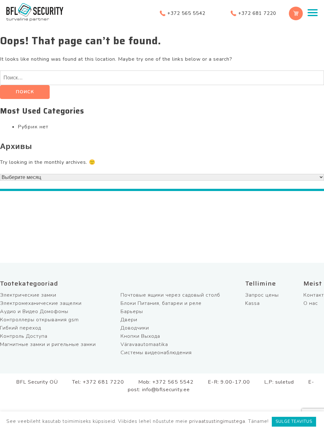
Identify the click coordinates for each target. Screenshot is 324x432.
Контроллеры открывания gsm (39, 319)
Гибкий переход (20, 327)
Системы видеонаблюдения (156, 352)
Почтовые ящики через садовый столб (170, 295)
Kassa (252, 303)
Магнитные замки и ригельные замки (48, 344)
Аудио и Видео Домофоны (34, 311)
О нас (310, 303)
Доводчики (135, 327)
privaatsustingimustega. (217, 421)
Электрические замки (28, 295)
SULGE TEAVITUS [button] (294, 421)
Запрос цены (262, 295)
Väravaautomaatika (144, 344)
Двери (129, 319)
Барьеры (132, 311)
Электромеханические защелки (41, 303)
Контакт (313, 295)
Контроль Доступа (23, 336)
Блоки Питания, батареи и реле (161, 303)
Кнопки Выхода (140, 336)
